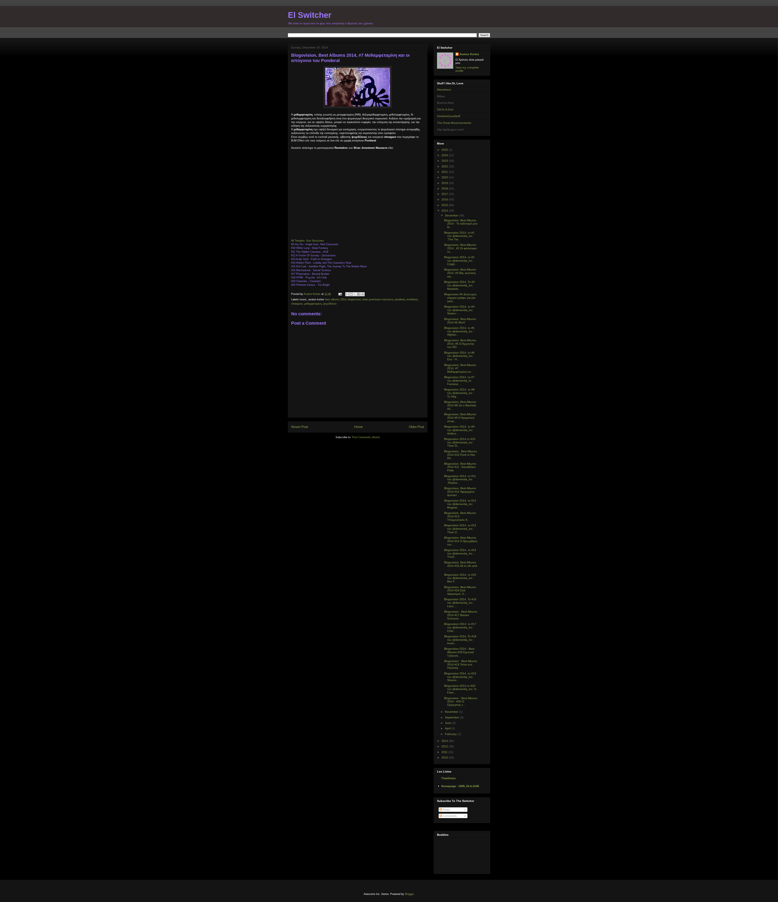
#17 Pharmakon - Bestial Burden (310, 273)
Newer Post (299, 427)
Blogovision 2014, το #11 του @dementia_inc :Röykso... (460, 479)
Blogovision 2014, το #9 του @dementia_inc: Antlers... (459, 430)
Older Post (416, 427)
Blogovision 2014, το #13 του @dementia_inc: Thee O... (460, 529)
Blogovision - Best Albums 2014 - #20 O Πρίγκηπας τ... (460, 702)
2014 (445, 210)
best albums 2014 (335, 299)
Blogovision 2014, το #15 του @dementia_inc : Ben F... (460, 578)
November (452, 711)
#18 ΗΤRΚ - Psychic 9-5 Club (309, 277)
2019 (445, 183)
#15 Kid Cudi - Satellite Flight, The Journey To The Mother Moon (329, 266)
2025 (445, 149)
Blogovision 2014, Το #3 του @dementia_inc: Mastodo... (459, 285)
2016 (445, 199)
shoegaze (296, 303)
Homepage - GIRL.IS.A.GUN (460, 786)
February (451, 734)
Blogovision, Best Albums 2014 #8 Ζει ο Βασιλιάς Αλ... (460, 405)
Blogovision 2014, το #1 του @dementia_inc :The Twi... (459, 236)
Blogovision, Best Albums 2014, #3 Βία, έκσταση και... (460, 273)
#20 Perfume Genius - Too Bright (310, 284)
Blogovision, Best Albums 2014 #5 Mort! (460, 320)
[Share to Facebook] (359, 294)
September (452, 717)
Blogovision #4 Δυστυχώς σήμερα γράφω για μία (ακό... (460, 298)
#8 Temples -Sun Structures (307, 240)
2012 (445, 746)
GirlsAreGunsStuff (448, 116)
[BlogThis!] (351, 294)
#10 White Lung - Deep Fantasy (309, 247)
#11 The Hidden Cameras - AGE (310, 251)
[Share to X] (355, 294)
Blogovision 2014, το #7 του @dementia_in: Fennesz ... (459, 381)
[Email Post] (340, 293)
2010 (445, 757)
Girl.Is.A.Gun (445, 109)
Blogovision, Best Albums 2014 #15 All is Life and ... (460, 566)
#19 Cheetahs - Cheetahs (306, 281)
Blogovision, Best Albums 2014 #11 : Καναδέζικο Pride (460, 467)
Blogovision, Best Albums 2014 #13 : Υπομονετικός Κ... (460, 516)
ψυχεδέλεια (330, 303)
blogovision (354, 299)
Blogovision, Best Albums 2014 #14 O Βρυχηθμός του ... (461, 541)
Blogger (409, 894)
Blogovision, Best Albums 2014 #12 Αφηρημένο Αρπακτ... (460, 492)
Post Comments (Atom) (366, 437)
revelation (412, 299)
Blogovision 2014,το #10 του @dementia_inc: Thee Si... (459, 442)
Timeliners (448, 778)
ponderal (400, 299)
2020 (445, 177)
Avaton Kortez (469, 54)
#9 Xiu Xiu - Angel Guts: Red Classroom (314, 244)
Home (358, 427)
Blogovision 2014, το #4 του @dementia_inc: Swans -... (459, 310)
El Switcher (309, 15)
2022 (445, 166)
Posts (446, 809)
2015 (445, 205)
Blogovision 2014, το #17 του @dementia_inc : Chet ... (460, 627)
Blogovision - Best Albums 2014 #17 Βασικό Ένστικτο (460, 615)
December (452, 215)
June (448, 722)
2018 (445, 188)
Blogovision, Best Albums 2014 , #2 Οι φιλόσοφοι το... (460, 248)
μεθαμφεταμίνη (313, 303)
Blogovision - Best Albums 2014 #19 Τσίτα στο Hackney (460, 664)
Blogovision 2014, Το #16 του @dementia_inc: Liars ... (460, 603)
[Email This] (347, 294)
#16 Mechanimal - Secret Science (311, 270)
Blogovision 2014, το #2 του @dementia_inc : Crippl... (459, 261)
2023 (445, 160)
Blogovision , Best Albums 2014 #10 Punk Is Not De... (460, 455)
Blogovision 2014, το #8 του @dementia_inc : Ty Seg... (459, 393)
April (448, 728)
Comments (449, 815)
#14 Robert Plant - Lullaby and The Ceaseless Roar (321, 262)
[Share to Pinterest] (363, 294)
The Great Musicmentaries (454, 122)
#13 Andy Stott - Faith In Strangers (311, 259)
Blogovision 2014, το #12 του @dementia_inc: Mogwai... (460, 504)
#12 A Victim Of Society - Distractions (313, 255)
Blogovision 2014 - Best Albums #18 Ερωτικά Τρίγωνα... (459, 652)
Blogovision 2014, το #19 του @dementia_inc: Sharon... (460, 677)
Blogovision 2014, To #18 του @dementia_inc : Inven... (460, 640)
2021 (445, 171)
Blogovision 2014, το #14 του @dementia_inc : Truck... (460, 553)
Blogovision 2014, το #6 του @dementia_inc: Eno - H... (459, 356)
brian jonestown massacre (377, 299)
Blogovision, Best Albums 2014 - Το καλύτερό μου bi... (461, 224)
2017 (445, 194)
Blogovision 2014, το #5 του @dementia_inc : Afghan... (459, 331)
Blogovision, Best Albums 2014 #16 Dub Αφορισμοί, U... (460, 590)
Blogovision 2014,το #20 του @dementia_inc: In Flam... (460, 689)
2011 (444, 752)
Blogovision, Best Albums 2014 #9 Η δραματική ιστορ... (460, 418)
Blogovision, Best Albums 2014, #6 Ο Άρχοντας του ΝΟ (460, 344)
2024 (445, 155)
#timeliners (444, 89)
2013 (445, 741)
